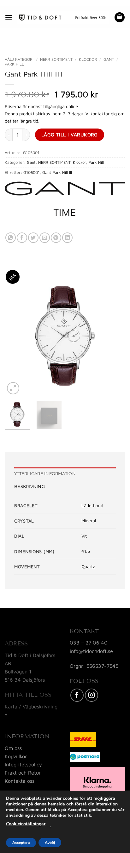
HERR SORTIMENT (56, 59)
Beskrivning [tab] (29, 486)
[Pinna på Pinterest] (56, 237)
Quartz (88, 566)
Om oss (13, 748)
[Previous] (15, 336)
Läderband (92, 505)
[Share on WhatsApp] (10, 237)
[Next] (115, 336)
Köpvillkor (16, 756)
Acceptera (21, 842)
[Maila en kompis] (44, 237)
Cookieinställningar (25, 824)
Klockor (88, 59)
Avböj (50, 842)
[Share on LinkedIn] (67, 237)
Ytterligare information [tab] (45, 473)
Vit (84, 536)
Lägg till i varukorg (69, 134)
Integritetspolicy (23, 764)
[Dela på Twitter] (33, 237)
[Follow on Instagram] (91, 695)
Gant (108, 59)
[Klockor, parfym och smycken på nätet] (63, 17)
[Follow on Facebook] (77, 695)
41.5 (85, 551)
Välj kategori (19, 59)
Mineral (88, 520)
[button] (8, 17)
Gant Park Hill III (57, 172)
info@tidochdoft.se (91, 651)
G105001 (31, 172)
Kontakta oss (19, 781)
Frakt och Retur (23, 773)
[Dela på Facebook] (22, 237)
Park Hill (14, 64)
